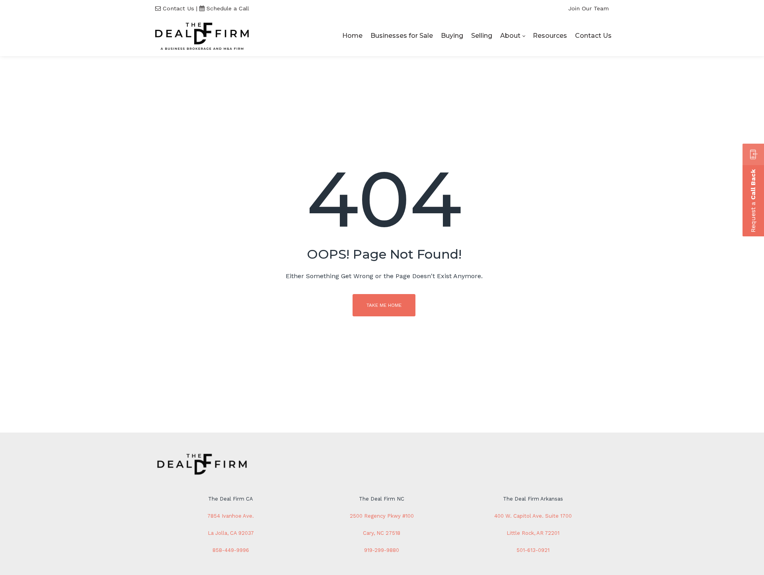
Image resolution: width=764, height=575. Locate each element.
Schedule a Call (228, 8)
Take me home (383, 305)
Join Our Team (588, 8)
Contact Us (178, 8)
